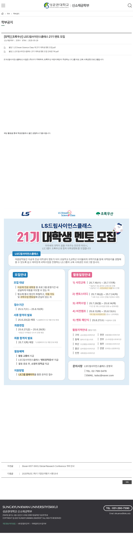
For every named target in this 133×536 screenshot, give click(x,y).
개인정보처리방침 (9, 524)
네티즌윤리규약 (23, 524)
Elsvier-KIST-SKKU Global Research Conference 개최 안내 (48, 466)
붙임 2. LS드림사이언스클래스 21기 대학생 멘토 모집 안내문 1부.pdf (33, 51)
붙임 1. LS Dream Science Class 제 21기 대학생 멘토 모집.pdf (32, 47)
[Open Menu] (3, 5)
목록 (127, 482)
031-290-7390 (120, 508)
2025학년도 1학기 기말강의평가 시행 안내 (40, 473)
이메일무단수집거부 (39, 524)
